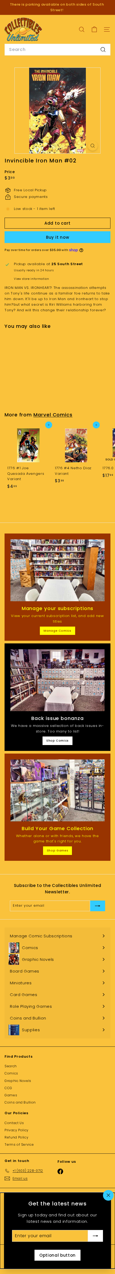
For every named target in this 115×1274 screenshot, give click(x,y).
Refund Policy (16, 1137)
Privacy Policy (17, 1130)
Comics (11, 1073)
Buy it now (57, 237)
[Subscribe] (95, 1236)
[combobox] (57, 49)
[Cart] (94, 29)
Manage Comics (57, 630)
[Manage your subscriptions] (57, 570)
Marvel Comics (52, 414)
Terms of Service (19, 1144)
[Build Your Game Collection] (57, 790)
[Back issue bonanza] (57, 680)
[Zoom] (93, 146)
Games (11, 1095)
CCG (8, 1088)
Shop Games (57, 850)
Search (11, 1066)
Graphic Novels (18, 1080)
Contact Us (14, 1123)
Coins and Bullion (20, 1102)
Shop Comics (57, 740)
